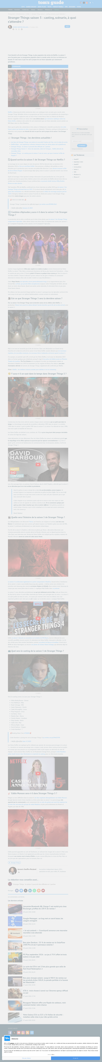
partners (12, 1043)
